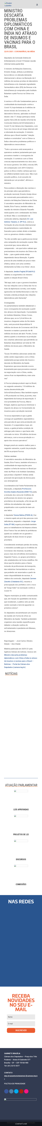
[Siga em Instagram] (21, 930)
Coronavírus (20, 52)
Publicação (12, 707)
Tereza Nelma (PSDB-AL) (23, 515)
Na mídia (31, 52)
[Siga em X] (21, 944)
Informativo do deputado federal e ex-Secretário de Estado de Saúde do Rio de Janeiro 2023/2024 (21, 700)
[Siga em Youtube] (21, 957)
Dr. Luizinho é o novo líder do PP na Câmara (20, 755)
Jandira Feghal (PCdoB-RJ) (24, 272)
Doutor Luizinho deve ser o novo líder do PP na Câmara (20, 729)
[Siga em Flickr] (21, 971)
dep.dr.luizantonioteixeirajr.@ (15, 1076)
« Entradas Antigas (12, 769)
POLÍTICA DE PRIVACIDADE (14, 1084)
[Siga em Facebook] (21, 916)
